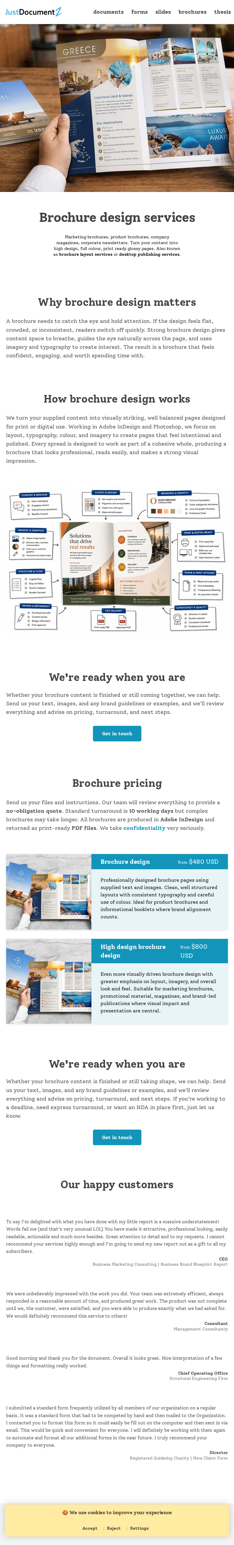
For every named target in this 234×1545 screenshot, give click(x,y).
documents (108, 12)
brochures (193, 12)
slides (163, 12)
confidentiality (144, 828)
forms (139, 12)
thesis (222, 12)
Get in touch (117, 733)
